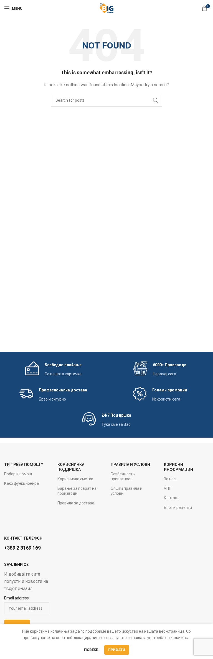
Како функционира (21, 483)
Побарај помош (18, 474)
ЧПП (167, 488)
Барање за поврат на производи (77, 491)
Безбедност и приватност (123, 476)
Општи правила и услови (126, 491)
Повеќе (91, 650)
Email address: (17, 598)
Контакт (171, 498)
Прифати (116, 650)
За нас (170, 479)
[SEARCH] (155, 100)
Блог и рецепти (178, 507)
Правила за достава (75, 503)
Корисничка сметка (75, 479)
